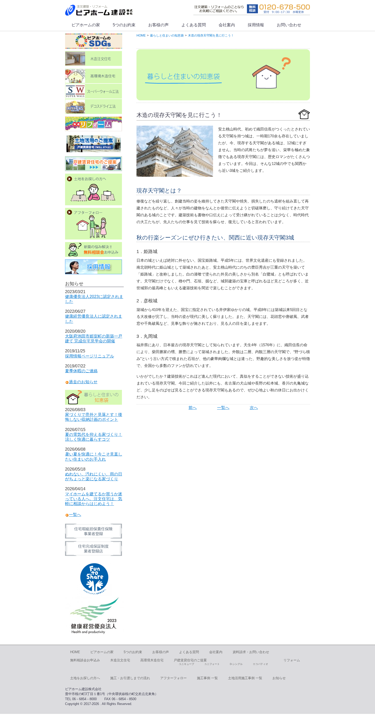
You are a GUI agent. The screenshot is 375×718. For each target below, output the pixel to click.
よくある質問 (193, 25)
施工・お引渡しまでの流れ (130, 678)
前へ (193, 407)
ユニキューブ (186, 664)
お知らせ (279, 678)
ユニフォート (212, 664)
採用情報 (256, 25)
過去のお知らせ (83, 382)
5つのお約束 (124, 25)
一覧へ (223, 407)
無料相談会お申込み (85, 660)
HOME (75, 652)
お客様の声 (158, 25)
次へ (254, 407)
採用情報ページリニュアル (89, 356)
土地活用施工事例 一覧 (245, 678)
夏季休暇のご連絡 (81, 371)
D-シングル (236, 664)
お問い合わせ (289, 25)
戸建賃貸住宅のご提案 (190, 660)
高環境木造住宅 (152, 660)
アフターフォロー (173, 678)
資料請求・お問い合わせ (251, 652)
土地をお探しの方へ (85, 678)
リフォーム (291, 660)
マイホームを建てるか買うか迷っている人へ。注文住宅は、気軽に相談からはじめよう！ (93, 499)
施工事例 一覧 (207, 678)
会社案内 (227, 25)
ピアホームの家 (85, 25)
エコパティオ (260, 664)
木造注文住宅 (120, 660)
